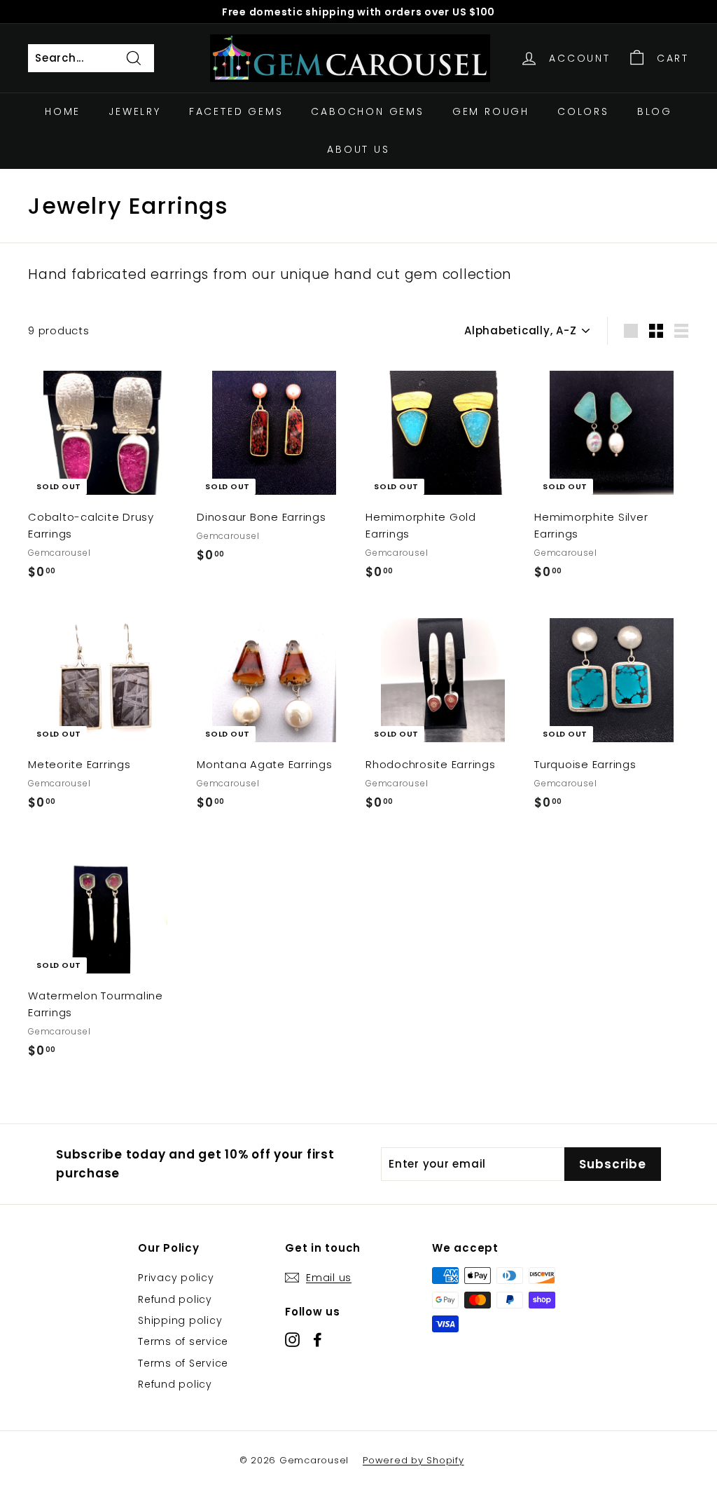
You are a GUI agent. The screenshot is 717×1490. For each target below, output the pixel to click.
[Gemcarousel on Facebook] (317, 1339)
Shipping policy (180, 1320)
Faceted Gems (236, 111)
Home (63, 111)
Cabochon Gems (367, 111)
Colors (583, 111)
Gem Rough (490, 111)
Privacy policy (176, 1278)
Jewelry (135, 111)
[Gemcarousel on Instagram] (292, 1339)
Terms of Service (183, 1363)
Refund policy (175, 1299)
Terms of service (183, 1341)
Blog (654, 111)
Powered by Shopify (413, 1460)
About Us (358, 149)
